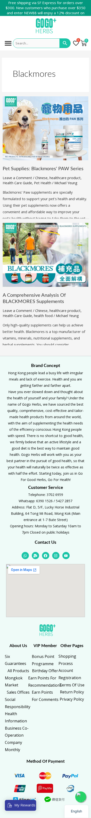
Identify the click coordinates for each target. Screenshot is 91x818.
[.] (76, 43)
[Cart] (84, 43)
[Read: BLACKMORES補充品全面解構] (45, 254)
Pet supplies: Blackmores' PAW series (43, 168)
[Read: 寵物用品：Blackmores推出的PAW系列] (45, 127)
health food (43, 315)
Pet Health (42, 182)
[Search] (65, 43)
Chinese (41, 177)
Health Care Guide (17, 182)
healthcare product (65, 177)
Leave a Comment (17, 177)
